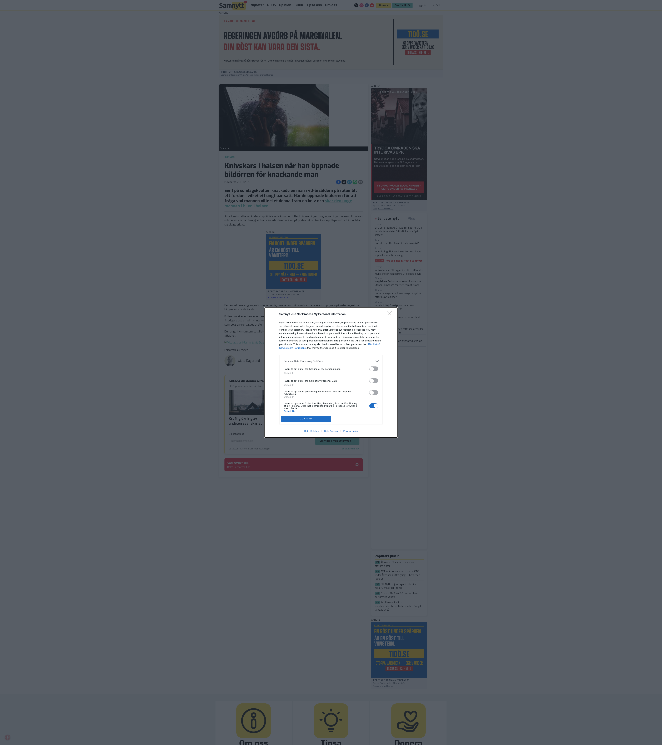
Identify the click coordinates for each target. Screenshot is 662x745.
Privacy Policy (350, 431)
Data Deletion (311, 431)
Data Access (331, 431)
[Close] (390, 314)
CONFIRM (306, 418)
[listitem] (331, 361)
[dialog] (331, 373)
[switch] (373, 368)
